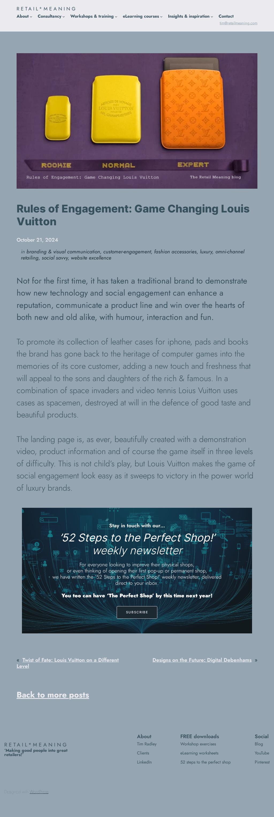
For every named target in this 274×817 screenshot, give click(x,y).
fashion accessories (175, 251)
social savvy (55, 257)
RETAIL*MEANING (47, 8)
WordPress (39, 792)
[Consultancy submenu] (63, 16)
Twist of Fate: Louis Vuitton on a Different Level (68, 663)
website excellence (91, 257)
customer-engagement (127, 251)
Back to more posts (53, 694)
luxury (206, 251)
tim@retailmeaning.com (238, 23)
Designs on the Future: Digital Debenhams (202, 660)
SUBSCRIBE (137, 612)
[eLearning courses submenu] (161, 16)
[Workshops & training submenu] (116, 16)
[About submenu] (31, 16)
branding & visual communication (63, 251)
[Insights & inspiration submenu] (212, 16)
